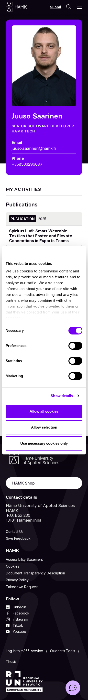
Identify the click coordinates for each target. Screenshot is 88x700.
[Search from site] (69, 7)
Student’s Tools (62, 651)
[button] (73, 687)
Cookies (12, 566)
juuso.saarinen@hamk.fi (34, 148)
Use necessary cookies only (44, 443)
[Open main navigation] (80, 7)
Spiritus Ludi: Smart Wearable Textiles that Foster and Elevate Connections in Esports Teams (40, 235)
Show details (62, 396)
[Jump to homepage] (21, 7)
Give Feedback (18, 538)
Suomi (55, 7)
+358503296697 (27, 164)
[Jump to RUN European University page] (24, 681)
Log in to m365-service (24, 651)
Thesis (11, 661)
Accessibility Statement (24, 559)
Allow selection (44, 427)
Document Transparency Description (35, 573)
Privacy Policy (17, 580)
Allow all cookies (44, 411)
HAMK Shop (23, 483)
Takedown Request (22, 587)
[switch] (75, 346)
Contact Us (14, 531)
